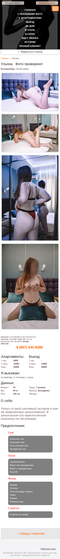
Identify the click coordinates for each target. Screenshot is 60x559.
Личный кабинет (13, 3)
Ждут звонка (30, 38)
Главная (30, 10)
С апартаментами (30, 18)
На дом (30, 26)
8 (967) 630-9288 (29, 347)
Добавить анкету (47, 3)
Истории (30, 42)
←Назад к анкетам (30, 533)
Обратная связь (48, 549)
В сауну (30, 34)
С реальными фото (30, 14)
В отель (30, 30)
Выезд (30, 22)
